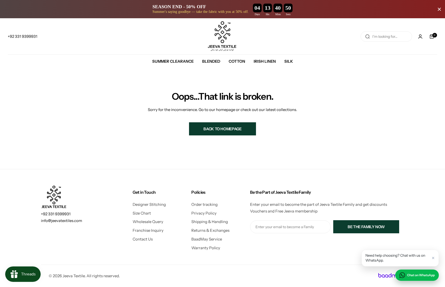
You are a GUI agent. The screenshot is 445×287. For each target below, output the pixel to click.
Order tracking (204, 204)
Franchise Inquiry (148, 230)
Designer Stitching (149, 204)
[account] (420, 36)
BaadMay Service (206, 239)
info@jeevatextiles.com (61, 220)
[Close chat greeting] (433, 258)
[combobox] (386, 36)
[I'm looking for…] (367, 36)
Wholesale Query (148, 221)
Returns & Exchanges (210, 230)
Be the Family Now (366, 226)
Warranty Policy (205, 247)
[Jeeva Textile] (222, 36)
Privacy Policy (204, 213)
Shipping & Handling (209, 221)
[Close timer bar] (439, 9)
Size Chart (142, 213)
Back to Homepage (222, 128)
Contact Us (143, 239)
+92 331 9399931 (56, 213)
